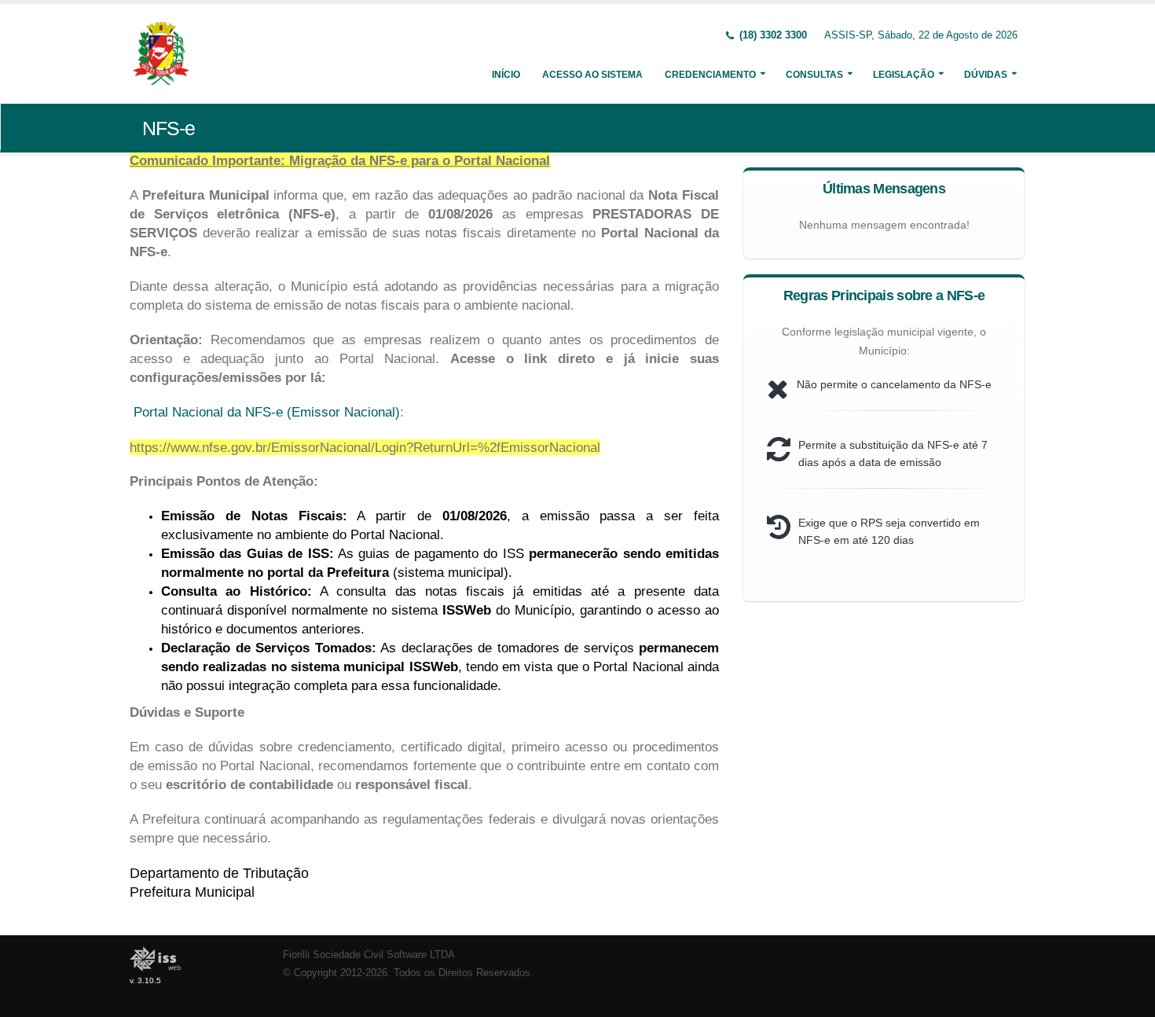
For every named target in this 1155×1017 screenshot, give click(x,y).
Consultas (814, 74)
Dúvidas (985, 74)
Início (506, 74)
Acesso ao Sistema (592, 74)
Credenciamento (710, 74)
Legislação (903, 74)
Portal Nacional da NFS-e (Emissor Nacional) (267, 412)
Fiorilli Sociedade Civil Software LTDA (369, 954)
